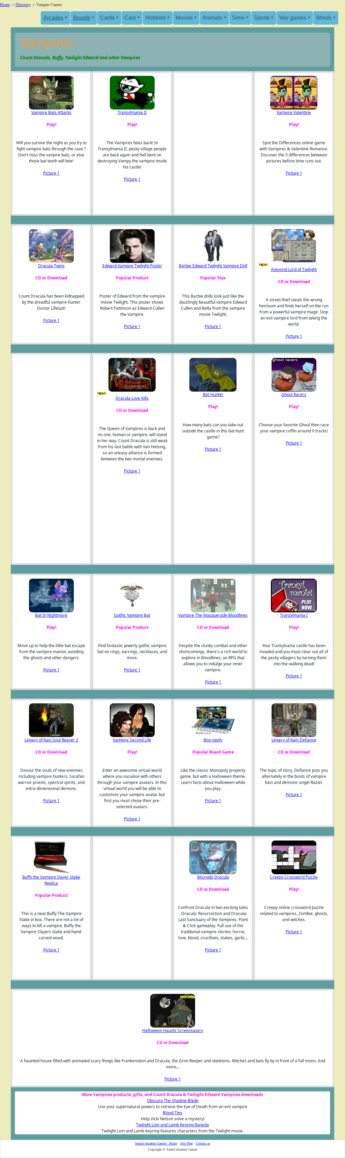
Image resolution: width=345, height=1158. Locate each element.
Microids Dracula (213, 877)
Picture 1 (51, 173)
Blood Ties (172, 1113)
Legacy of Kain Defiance (294, 740)
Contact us (203, 1143)
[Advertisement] (211, 143)
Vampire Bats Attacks (51, 112)
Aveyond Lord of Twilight (294, 269)
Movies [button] (184, 18)
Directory (23, 4)
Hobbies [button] (156, 18)
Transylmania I (294, 615)
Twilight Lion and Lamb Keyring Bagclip (172, 1125)
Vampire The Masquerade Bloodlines (213, 615)
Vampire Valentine (294, 112)
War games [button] (292, 18)
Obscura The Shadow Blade (172, 1100)
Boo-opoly (212, 740)
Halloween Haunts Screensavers (172, 1030)
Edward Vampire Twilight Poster (132, 266)
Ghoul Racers (293, 394)
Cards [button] (107, 18)
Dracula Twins (51, 266)
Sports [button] (262, 18)
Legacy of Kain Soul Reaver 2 (51, 740)
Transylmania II (132, 112)
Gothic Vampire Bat (132, 615)
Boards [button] (81, 18)
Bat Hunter (213, 394)
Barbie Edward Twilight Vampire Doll (213, 266)
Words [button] (324, 18)
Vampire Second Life (132, 740)
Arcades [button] (53, 18)
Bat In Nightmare (51, 615)
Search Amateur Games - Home (156, 1143)
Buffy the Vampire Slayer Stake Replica (51, 880)
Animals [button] (212, 18)
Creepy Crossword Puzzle (294, 877)
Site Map (186, 1143)
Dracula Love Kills (132, 398)
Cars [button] (130, 18)
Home (5, 4)
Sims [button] (238, 18)
